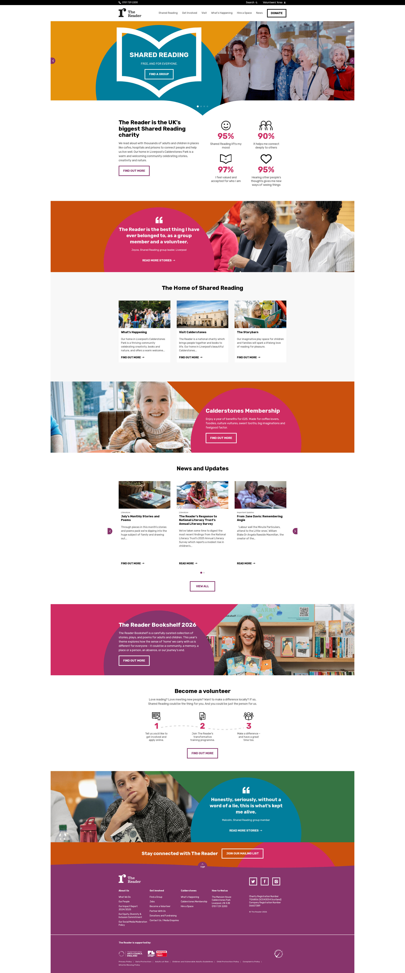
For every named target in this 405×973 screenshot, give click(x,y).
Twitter (253, 881)
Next (350, 60)
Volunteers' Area (272, 2)
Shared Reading (168, 12)
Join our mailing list (242, 853)
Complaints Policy (251, 962)
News (259, 12)
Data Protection (143, 962)
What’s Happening (222, 12)
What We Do (125, 897)
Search (250, 2)
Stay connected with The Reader (180, 853)
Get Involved (189, 12)
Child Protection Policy (228, 962)
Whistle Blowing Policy (129, 965)
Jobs (152, 901)
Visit (204, 12)
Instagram (276, 881)
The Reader (130, 12)
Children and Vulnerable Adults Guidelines (192, 962)
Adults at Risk (162, 962)
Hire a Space (244, 12)
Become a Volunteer (160, 906)
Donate (277, 13)
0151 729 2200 (130, 2)
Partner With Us (158, 911)
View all (202, 586)
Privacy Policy (125, 962)
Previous (55, 60)
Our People (124, 901)
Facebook (265, 881)
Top (202, 867)
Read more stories (157, 260)
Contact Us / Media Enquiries (164, 920)
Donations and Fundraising (163, 915)
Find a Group (159, 74)
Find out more (134, 170)
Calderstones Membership (194, 901)
